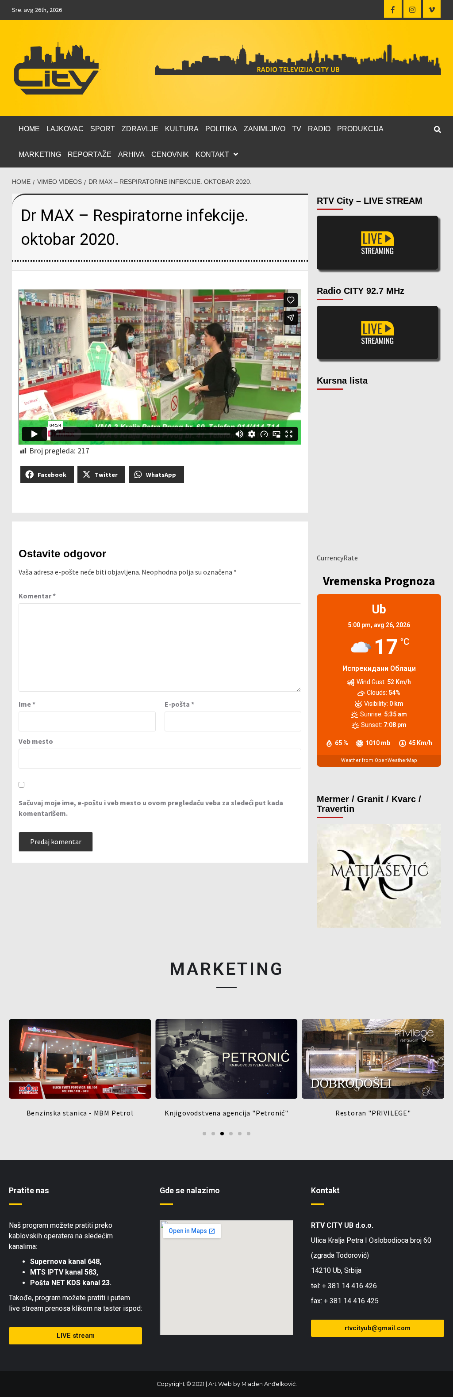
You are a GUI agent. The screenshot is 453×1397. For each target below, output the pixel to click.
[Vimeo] (432, 9)
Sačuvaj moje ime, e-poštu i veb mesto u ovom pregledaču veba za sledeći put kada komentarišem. (151, 808)
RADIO (319, 129)
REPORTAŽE (89, 154)
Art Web (220, 1384)
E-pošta (179, 704)
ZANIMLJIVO (264, 129)
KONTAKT (212, 154)
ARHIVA (131, 154)
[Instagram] (412, 9)
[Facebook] (393, 9)
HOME (29, 129)
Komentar (37, 595)
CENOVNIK (170, 154)
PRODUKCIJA (360, 129)
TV (296, 129)
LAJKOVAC (65, 129)
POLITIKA (221, 129)
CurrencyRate (337, 557)
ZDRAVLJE (140, 129)
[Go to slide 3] (222, 1133)
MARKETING (40, 154)
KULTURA (182, 129)
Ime (27, 704)
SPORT (102, 129)
